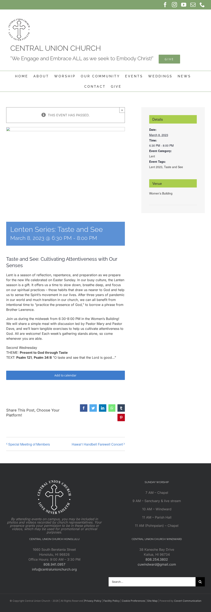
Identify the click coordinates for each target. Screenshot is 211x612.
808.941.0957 (54, 564)
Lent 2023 (155, 167)
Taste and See (173, 167)
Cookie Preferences (133, 600)
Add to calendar (65, 375)
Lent (152, 156)
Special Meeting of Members (29, 444)
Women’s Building (160, 193)
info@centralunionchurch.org (54, 569)
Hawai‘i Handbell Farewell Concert (97, 444)
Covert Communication (187, 600)
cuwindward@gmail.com (157, 564)
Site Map (152, 600)
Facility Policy (111, 600)
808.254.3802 (156, 559)
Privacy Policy (92, 600)
